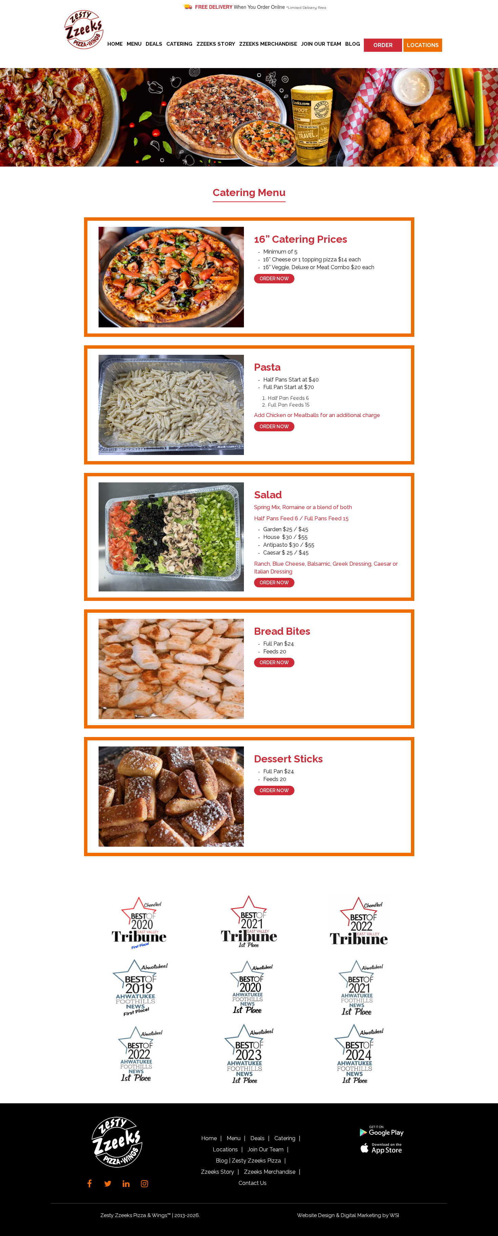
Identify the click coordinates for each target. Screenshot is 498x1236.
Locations (423, 45)
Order (383, 45)
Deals (154, 44)
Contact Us (252, 1183)
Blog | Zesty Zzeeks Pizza (248, 1160)
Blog (352, 44)
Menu (134, 44)
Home (115, 44)
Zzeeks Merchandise (268, 44)
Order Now (274, 278)
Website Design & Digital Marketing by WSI (348, 1215)
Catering (179, 44)
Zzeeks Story (215, 44)
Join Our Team (321, 44)
